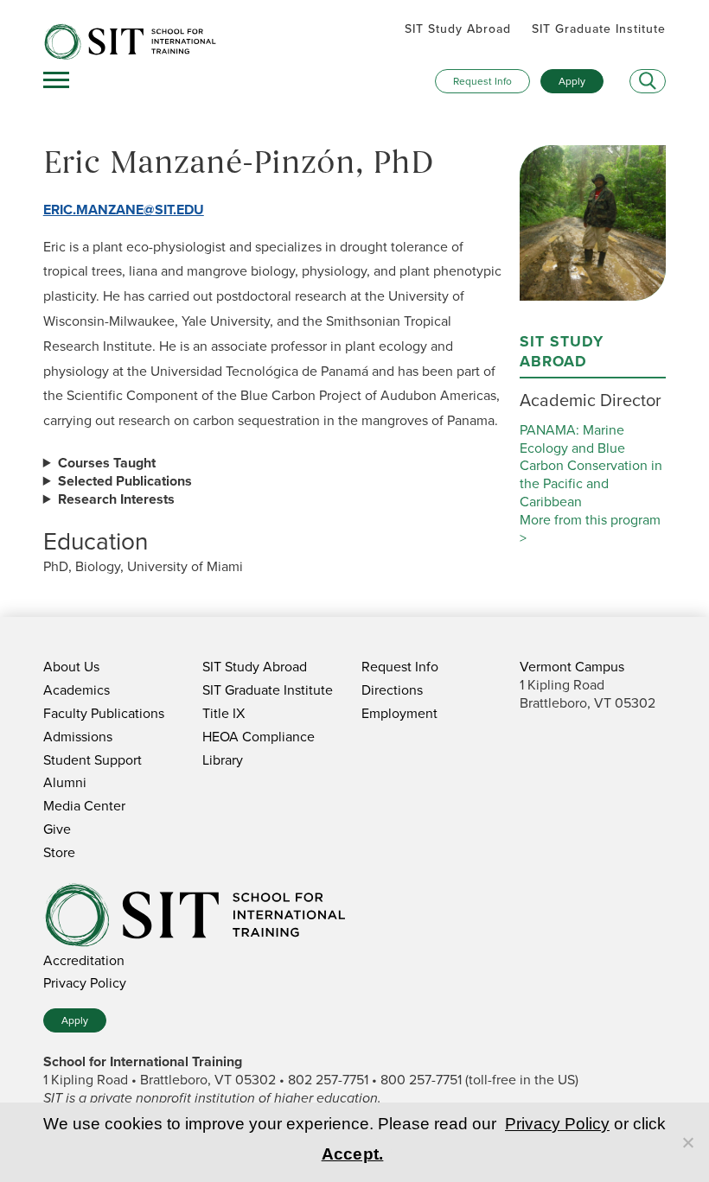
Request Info (482, 81)
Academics (76, 690)
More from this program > (590, 529)
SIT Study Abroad (458, 29)
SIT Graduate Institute (599, 29)
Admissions (77, 737)
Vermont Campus (572, 667)
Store (59, 852)
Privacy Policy (84, 983)
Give (57, 829)
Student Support (92, 760)
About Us (71, 667)
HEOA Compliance (258, 737)
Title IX (223, 713)
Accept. (353, 1154)
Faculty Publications (103, 713)
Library (222, 760)
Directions (392, 690)
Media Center (84, 806)
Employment (399, 713)
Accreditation (84, 960)
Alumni (64, 782)
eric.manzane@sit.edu (123, 209)
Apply (572, 81)
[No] (687, 1142)
